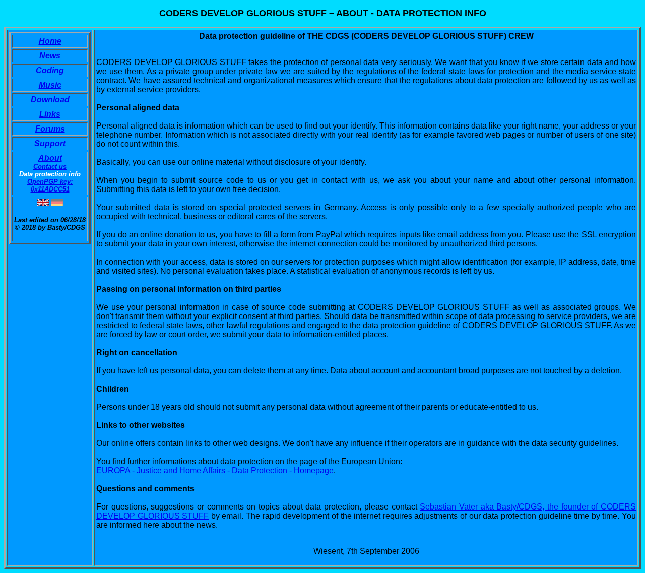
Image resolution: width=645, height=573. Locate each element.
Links (49, 114)
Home (50, 41)
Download (50, 99)
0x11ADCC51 (50, 189)
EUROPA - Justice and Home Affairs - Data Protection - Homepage (215, 470)
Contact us (50, 166)
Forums (50, 128)
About (50, 158)
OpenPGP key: (50, 181)
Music (50, 85)
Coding (50, 70)
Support (50, 143)
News (49, 55)
